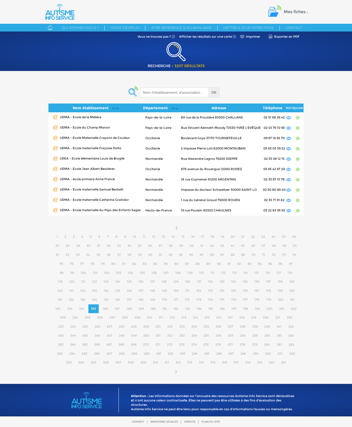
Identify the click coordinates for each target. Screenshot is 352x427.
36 (150, 246)
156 (245, 290)
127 (152, 281)
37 (160, 246)
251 (158, 335)
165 (106, 300)
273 (182, 344)
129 (175, 281)
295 (206, 353)
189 (141, 309)
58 (129, 255)
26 (294, 237)
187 (117, 309)
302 (292, 353)
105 (142, 273)
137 (268, 281)
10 (134, 237)
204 (75, 317)
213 (183, 317)
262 (291, 335)
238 (243, 326)
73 (284, 255)
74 (294, 255)
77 (82, 264)
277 (230, 344)
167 (129, 300)
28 (68, 246)
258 (243, 335)
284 (72, 353)
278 (242, 344)
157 (256, 290)
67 (222, 255)
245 (85, 335)
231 (158, 326)
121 (83, 281)
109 (189, 273)
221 (277, 317)
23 (263, 237)
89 (208, 264)
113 (234, 273)
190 (153, 309)
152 (198, 290)
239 (255, 326)
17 (202, 237)
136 (256, 281)
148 (152, 290)
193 (187, 309)
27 (57, 246)
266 (97, 344)
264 (73, 344)
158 (268, 290)
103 (118, 273)
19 (222, 237)
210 (149, 317)
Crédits (189, 421)
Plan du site (211, 421)
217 (230, 317)
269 (133, 344)
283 (60, 353)
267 (109, 344)
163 (82, 300)
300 (268, 353)
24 (273, 237)
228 (121, 326)
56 (109, 255)
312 (178, 362)
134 (233, 281)
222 (289, 317)
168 (141, 300)
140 (60, 290)
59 (140, 255)
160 (292, 290)
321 (283, 362)
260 (267, 335)
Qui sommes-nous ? (80, 28)
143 (94, 290)
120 (71, 281)
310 (155, 362)
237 (230, 326)
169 (152, 300)
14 (173, 237)
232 (170, 326)
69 (243, 255)
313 (189, 362)
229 (134, 326)
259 (255, 335)
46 (253, 246)
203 (63, 317)
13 (163, 237)
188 (129, 309)
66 (212, 255)
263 (60, 344)
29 (78, 246)
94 (260, 264)
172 (187, 300)
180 (280, 300)
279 (254, 344)
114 (245, 273)
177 (245, 300)
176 (233, 300)
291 (158, 353)
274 (194, 344)
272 (169, 344)
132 (210, 281)
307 (118, 362)
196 (222, 309)
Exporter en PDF (286, 36)
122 (94, 281)
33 (119, 246)
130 (187, 281)
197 (233, 309)
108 (178, 273)
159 (280, 290)
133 (222, 281)
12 (153, 237)
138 (280, 281)
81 (123, 264)
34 (129, 246)
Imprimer (253, 36)
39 (181, 246)
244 (73, 335)
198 (245, 309)
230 (146, 326)
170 (164, 300)
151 (187, 290)
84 (155, 264)
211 (161, 317)
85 (166, 264)
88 (198, 264)
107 (166, 273)
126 (140, 281)
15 (183, 237)
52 (67, 255)
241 (279, 326)
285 (84, 353)
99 (72, 273)
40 (192, 246)
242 (291, 326)
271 (157, 344)
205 (87, 317)
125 (129, 281)
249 (134, 335)
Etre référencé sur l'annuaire (182, 28)
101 (95, 273)
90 (219, 264)
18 (212, 237)
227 (109, 326)
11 (144, 237)
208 (125, 317)
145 (117, 290)
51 (57, 255)
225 (85, 326)
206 (100, 317)
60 (150, 255)
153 (210, 290)
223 (61, 326)
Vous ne (154, 36)
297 (231, 353)
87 (187, 264)
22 (253, 237)
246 (97, 335)
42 (212, 246)
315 (213, 362)
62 (170, 255)
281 (279, 344)
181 (292, 300)
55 (98, 255)
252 (170, 335)
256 (218, 335)
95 (270, 264)
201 (281, 309)
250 (146, 335)
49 (284, 246)
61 (160, 255)
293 (182, 353)
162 (71, 300)
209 (137, 317)
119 (60, 281)
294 (194, 353)
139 (291, 281)
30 (88, 246)
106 (154, 273)
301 (280, 353)
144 (106, 290)
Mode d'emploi (125, 28)
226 (97, 326)
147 (140, 290)
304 (81, 362)
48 (274, 246)
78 (92, 264)
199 (257, 309)
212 (172, 317)
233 (182, 326)
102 (106, 273)
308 (131, 362)
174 (210, 300)
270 (146, 344)
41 (201, 246)
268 (121, 344)
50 (295, 246)
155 (233, 290)
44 (232, 246)
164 (94, 300)
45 (243, 246)
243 (61, 335)
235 (206, 326)
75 (61, 264)
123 (106, 281)
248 (121, 335)
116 (267, 273)
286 (97, 353)
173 (198, 300)
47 (263, 246)
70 (253, 255)
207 (112, 317)
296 (219, 353)
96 (280, 264)
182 (58, 309)
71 (263, 255)
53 (78, 255)
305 (93, 362)
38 (171, 246)
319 (259, 362)
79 (103, 264)
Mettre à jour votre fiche (248, 28)
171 (176, 300)
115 (256, 273)
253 (182, 335)
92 (239, 264)
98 (62, 273)
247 (109, 335)
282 (291, 344)
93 (249, 264)
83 (145, 264)
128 (164, 281)
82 (134, 264)
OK (213, 92)
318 (247, 362)
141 (71, 290)
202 (294, 309)
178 (256, 300)
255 (206, 335)
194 (199, 309)
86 (176, 264)
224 (73, 326)
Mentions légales (164, 421)
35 (139, 246)
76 (71, 264)
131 (199, 281)
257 (230, 335)
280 (267, 344)
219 (253, 317)
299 (255, 353)
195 (210, 309)
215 (207, 317)
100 (83, 273)
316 (224, 362)
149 (164, 290)
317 (236, 362)
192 (175, 309)
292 (170, 353)
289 (134, 353)
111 (212, 273)
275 (206, 344)
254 (194, 335)
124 (117, 281)
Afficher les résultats (205, 36)
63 (181, 255)
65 (201, 255)
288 (122, 353)
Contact (294, 28)
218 (242, 317)
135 (245, 281)
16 (192, 237)
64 (191, 255)
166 (117, 300)
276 (218, 344)
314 (201, 362)
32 (109, 246)
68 (232, 255)
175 (222, 300)
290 (146, 353)
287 (109, 353)
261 (279, 335)
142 (82, 290)
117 (278, 273)
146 (129, 290)
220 (266, 317)
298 (243, 353)
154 (222, 290)
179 (268, 300)
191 (164, 309)
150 (176, 290)
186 (105, 309)
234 (194, 326)
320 (271, 362)
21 (242, 237)
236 (218, 326)
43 (222, 246)
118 (290, 273)
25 (284, 237)
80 (113, 264)
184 (81, 309)
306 (106, 362)
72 (273, 255)
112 (223, 273)
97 (290, 264)
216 (218, 317)
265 (85, 344)
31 (98, 246)
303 (69, 362)
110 (201, 273)
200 (269, 309)
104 (130, 273)
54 (88, 255)
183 (69, 309)
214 (195, 317)
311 (167, 362)
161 (60, 300)
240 (267, 326)
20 (232, 237)
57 (119, 255)
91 (229, 264)
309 (143, 362)
